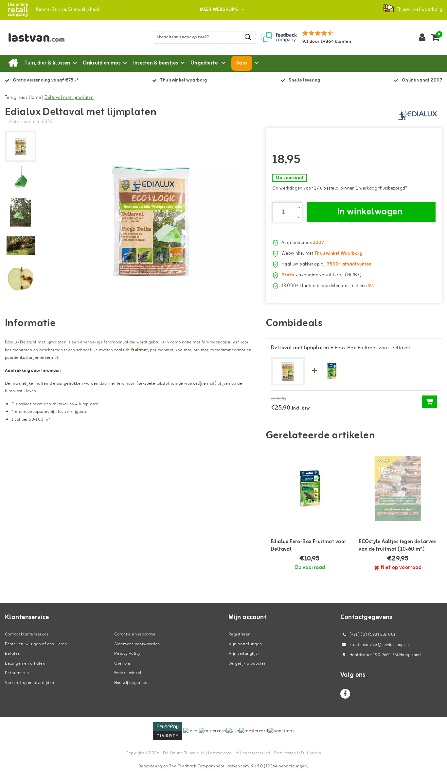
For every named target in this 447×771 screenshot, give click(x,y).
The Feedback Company (192, 766)
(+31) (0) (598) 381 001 (372, 634)
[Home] (13, 63)
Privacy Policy (127, 653)
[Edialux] (417, 114)
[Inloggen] (422, 37)
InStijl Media (309, 753)
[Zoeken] (248, 37)
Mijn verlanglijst (243, 653)
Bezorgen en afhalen (25, 663)
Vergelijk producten (247, 663)
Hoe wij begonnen (131, 682)
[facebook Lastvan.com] (345, 693)
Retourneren (17, 673)
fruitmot (139, 350)
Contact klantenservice (27, 634)
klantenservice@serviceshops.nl (379, 644)
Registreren (239, 634)
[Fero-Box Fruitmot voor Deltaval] (332, 371)
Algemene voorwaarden (137, 644)
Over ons (122, 663)
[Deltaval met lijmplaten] (288, 372)
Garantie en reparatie (135, 634)
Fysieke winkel (128, 673)
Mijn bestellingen (245, 644)
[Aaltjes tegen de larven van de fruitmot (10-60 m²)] (398, 488)
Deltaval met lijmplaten (69, 97)
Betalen (12, 653)
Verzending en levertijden (29, 682)
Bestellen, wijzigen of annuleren (36, 644)
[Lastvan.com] (18, 9)
